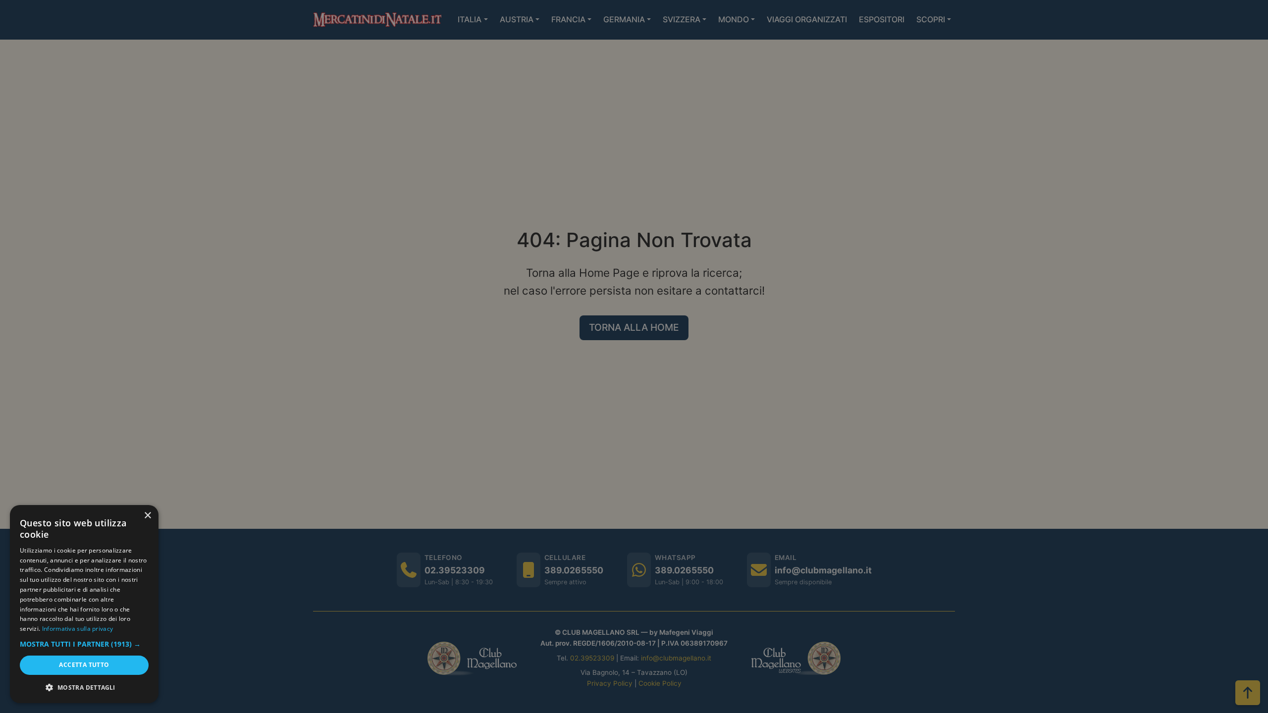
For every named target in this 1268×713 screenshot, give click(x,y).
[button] (84, 644)
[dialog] (84, 604)
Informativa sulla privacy (77, 628)
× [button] (147, 515)
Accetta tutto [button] (84, 665)
